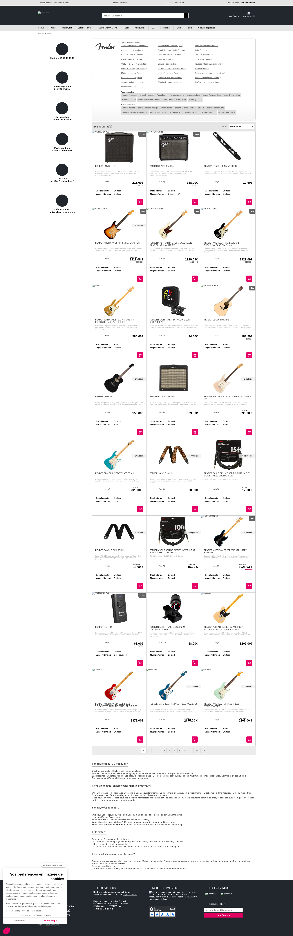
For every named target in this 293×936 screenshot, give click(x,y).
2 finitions (139, 379)
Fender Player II (128, 108)
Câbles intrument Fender (131, 59)
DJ (153, 28)
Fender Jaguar (161, 100)
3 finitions (139, 225)
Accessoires (165, 28)
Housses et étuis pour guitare (133, 68)
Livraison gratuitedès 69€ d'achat (62, 87)
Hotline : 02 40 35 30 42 (62, 58)
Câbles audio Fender (203, 55)
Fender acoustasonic (178, 100)
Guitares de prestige (206, 28)
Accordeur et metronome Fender (134, 46)
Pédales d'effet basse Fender (170, 78)
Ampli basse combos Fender (206, 46)
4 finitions (139, 533)
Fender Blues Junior (158, 112)
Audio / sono (140, 28)
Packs (189, 28)
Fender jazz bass (193, 95)
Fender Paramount (209, 112)
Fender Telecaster (129, 95)
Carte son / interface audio (169, 55)
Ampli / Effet (67, 28)
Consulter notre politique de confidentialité (23, 911)
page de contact (130, 894)
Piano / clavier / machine (107, 28)
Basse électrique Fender (131, 55)
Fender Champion (191, 112)
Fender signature (177, 95)
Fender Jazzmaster (145, 100)
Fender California (181, 108)
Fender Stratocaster (147, 95)
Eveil (179, 28)
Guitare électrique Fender (168, 64)
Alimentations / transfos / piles (170, 46)
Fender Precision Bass (211, 95)
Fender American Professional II (135, 112)
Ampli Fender (162, 95)
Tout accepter (51, 920)
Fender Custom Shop (231, 95)
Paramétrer (19, 920)
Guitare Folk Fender (203, 59)
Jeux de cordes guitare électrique (172, 68)
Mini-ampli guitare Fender (132, 73)
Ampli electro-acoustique (131, 50)
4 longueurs (247, 456)
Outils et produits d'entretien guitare (209, 73)
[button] (6, 930)
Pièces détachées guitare (131, 78)
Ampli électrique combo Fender (171, 50)
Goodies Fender (164, 59)
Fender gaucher (195, 100)
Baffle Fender (200, 50)
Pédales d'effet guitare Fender (207, 78)
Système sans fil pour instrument (208, 82)
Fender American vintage (147, 108)
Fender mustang (129, 100)
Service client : (241, 3)
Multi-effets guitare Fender (169, 73)
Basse (53, 28)
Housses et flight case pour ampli (208, 64)
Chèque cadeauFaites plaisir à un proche (62, 210)
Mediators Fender (202, 68)
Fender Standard (197, 108)
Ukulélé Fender (127, 87)
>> (203, 750)
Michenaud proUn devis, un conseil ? (62, 149)
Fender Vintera (166, 108)
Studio (126, 28)
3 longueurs (193, 533)
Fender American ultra (215, 108)
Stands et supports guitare (169, 82)
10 (191, 750)
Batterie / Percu (84, 28)
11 (197, 750)
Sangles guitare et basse (131, 82)
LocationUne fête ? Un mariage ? (62, 179)
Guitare (41, 28)
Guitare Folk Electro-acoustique (134, 64)
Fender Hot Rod (175, 112)
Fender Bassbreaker (226, 112)
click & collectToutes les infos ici (62, 118)
